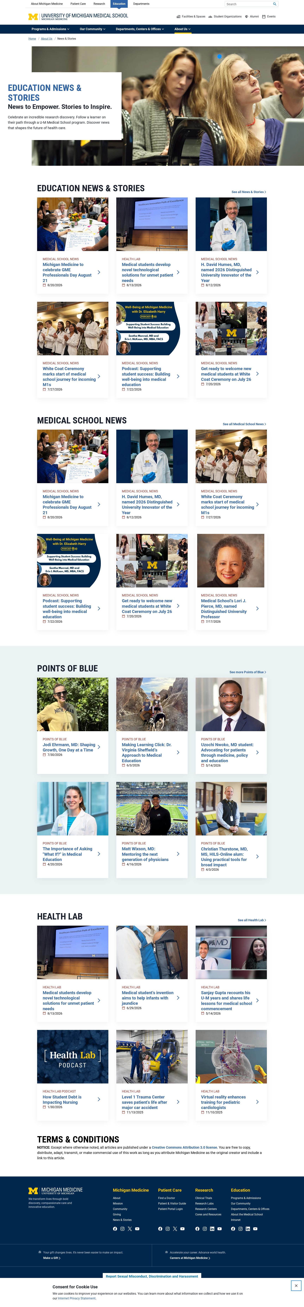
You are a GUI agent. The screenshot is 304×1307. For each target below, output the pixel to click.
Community (120, 1209)
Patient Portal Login (170, 1209)
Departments (141, 3)
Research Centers (206, 1209)
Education (119, 3)
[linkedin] (212, 1229)
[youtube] (137, 1229)
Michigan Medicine (131, 1190)
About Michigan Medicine (47, 3)
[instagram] (122, 1229)
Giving (117, 1214)
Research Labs (204, 1203)
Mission (118, 1203)
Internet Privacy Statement (77, 1298)
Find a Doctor (166, 1198)
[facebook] (115, 1229)
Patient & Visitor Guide (172, 1203)
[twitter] (130, 1229)
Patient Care (78, 3)
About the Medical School (247, 1214)
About (116, 1198)
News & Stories (122, 1220)
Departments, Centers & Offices (250, 1209)
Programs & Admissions (246, 1198)
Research (99, 3)
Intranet (235, 1220)
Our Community (241, 1203)
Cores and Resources (208, 1214)
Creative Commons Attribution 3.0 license (184, 1147)
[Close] (296, 1286)
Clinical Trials (203, 1198)
